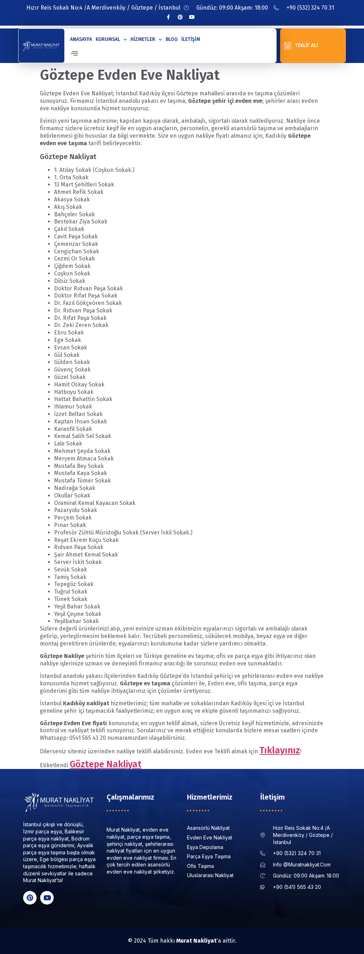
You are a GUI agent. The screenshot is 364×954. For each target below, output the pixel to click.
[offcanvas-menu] (74, 53)
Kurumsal (108, 39)
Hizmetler (142, 39)
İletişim (190, 39)
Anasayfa (81, 39)
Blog (172, 39)
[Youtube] (192, 17)
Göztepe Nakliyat (105, 764)
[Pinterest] (180, 17)
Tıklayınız (279, 750)
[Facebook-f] (168, 17)
